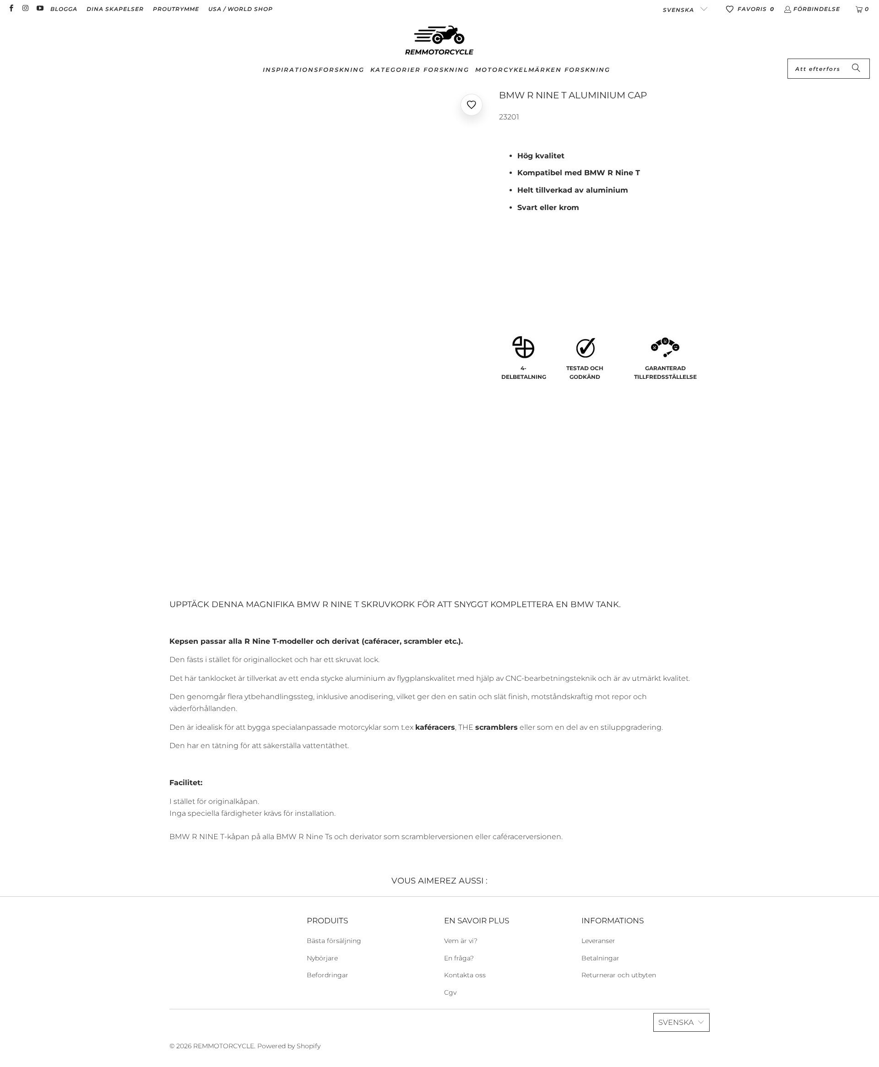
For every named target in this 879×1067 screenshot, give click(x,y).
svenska (679, 9)
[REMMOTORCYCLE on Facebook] (11, 8)
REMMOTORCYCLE (223, 1046)
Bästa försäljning (334, 941)
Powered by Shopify (288, 1046)
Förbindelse (816, 8)
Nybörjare (322, 958)
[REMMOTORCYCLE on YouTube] (39, 8)
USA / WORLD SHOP (240, 8)
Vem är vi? (460, 941)
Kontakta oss (465, 975)
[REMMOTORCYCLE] (439, 41)
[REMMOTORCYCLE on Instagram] (25, 8)
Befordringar (327, 975)
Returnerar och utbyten (618, 975)
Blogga (63, 8)
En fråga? (459, 958)
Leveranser (598, 941)
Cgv (450, 992)
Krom (549, 277)
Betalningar (600, 958)
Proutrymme (176, 8)
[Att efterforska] (856, 69)
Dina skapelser (115, 8)
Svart (514, 277)
